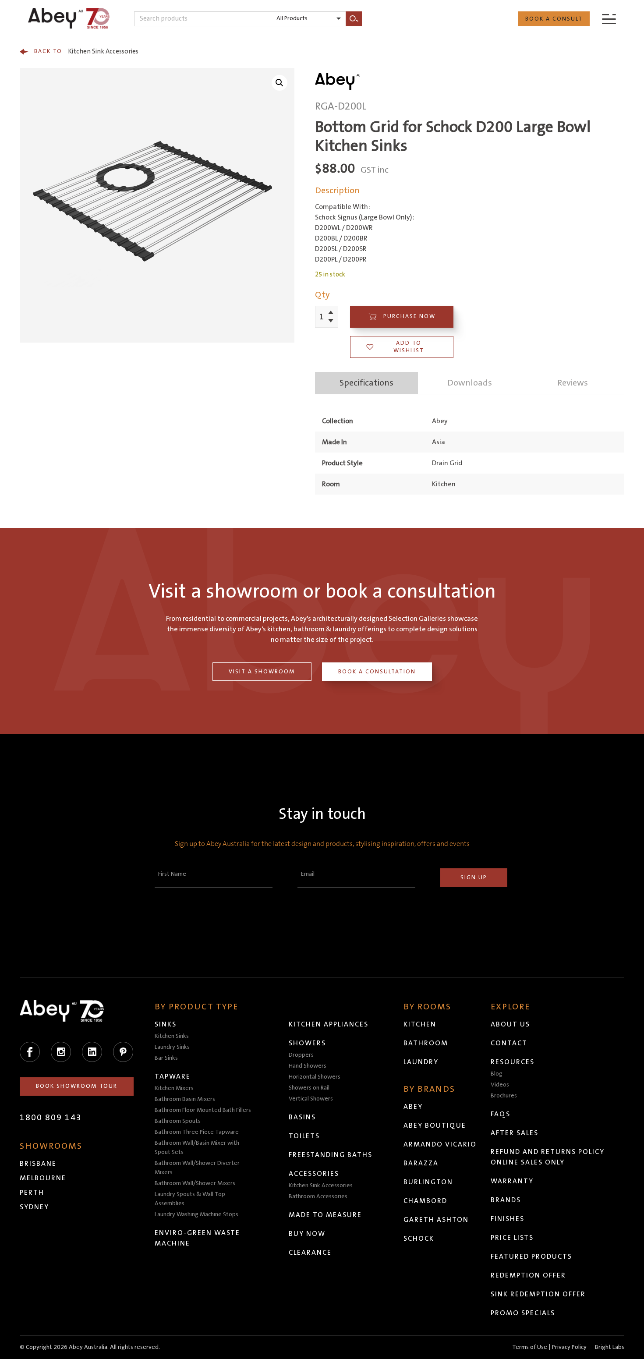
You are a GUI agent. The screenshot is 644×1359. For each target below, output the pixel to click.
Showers (307, 1043)
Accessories (314, 1174)
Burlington (428, 1182)
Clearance (310, 1252)
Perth (32, 1192)
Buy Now (307, 1234)
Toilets (304, 1136)
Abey (413, 1107)
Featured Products (531, 1256)
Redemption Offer (528, 1275)
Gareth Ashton (436, 1220)
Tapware (173, 1076)
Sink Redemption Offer (538, 1294)
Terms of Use (529, 1347)
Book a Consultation (377, 672)
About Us (510, 1024)
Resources (512, 1062)
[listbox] (308, 19)
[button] (279, 83)
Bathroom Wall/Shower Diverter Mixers (197, 1168)
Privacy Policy (569, 1347)
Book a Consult (554, 19)
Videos (500, 1084)
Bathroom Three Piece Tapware (197, 1132)
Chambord (425, 1201)
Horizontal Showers (314, 1076)
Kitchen (419, 1024)
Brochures (504, 1095)
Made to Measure (325, 1215)
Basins (302, 1117)
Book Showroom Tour (76, 1086)
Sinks (166, 1024)
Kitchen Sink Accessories (86, 51)
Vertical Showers (311, 1098)
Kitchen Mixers (174, 1088)
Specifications (366, 383)
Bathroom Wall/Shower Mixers (195, 1183)
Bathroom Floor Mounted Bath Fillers (203, 1110)
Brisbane (38, 1164)
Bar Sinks (166, 1058)
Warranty (512, 1181)
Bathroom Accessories (318, 1196)
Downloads (469, 383)
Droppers (301, 1054)
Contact (509, 1043)
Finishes (507, 1219)
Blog (496, 1073)
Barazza (421, 1163)
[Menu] (609, 18)
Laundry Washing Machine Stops (196, 1214)
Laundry (421, 1062)
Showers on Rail (309, 1087)
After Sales (514, 1133)
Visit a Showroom (262, 672)
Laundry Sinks (172, 1047)
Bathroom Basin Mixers (185, 1099)
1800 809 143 (51, 1117)
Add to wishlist (408, 346)
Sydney (34, 1207)
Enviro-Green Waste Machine (197, 1238)
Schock (418, 1238)
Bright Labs (609, 1347)
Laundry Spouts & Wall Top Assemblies (190, 1199)
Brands (506, 1200)
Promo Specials (523, 1313)
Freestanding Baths (330, 1155)
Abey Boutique (434, 1125)
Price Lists (512, 1238)
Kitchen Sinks (172, 1036)
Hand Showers (307, 1065)
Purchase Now (409, 316)
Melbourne (43, 1178)
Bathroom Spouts (178, 1121)
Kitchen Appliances (328, 1024)
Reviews (572, 383)
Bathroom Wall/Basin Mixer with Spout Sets (197, 1148)
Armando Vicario (440, 1144)
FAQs (500, 1114)
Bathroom (425, 1043)
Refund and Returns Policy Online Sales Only (548, 1157)
